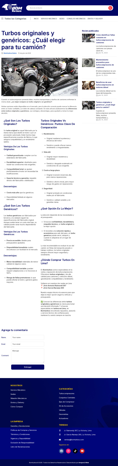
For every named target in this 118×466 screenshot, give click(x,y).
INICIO (36, 19)
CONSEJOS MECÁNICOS (76, 19)
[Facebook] (61, 451)
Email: (3, 344)
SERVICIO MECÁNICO (49, 19)
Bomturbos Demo (10, 53)
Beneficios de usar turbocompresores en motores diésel (105, 84)
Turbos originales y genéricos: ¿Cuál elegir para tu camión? (105, 104)
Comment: (5, 355)
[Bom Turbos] (12, 8)
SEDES (61, 19)
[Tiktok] (75, 451)
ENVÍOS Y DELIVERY (95, 19)
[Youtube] (82, 451)
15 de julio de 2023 (24, 53)
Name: (3, 337)
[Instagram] (68, 451)
